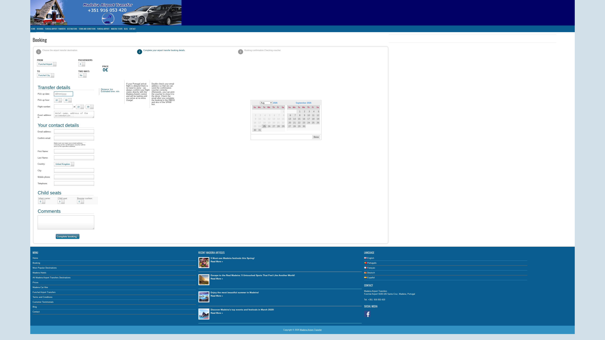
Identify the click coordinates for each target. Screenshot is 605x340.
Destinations (72, 29)
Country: (41, 164)
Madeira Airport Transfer (311, 330)
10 (308, 115)
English (370, 258)
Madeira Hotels (39, 273)
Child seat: (63, 198)
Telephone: (43, 183)
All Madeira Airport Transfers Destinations (52, 277)
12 (318, 115)
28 (278, 126)
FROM (40, 60)
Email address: (44, 132)
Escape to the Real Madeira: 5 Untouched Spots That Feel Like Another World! (253, 275)
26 (269, 126)
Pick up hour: (44, 100)
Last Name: (43, 158)
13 (289, 119)
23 (304, 122)
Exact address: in (45, 116)
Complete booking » (68, 236)
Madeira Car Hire (40, 287)
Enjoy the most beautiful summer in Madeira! (235, 292)
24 (308, 122)
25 (264, 126)
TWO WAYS (83, 71)
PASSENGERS (85, 60)
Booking (40, 29)
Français (371, 268)
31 (259, 130)
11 (313, 115)
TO (38, 71)
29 (283, 126)
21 (294, 122)
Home (33, 29)
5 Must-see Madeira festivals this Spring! (233, 258)
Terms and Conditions (87, 29)
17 (308, 119)
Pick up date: (44, 94)
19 (318, 119)
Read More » (217, 261)
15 (299, 119)
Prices (35, 282)
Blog (126, 29)
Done (316, 137)
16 (304, 119)
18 (313, 119)
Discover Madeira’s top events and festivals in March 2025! (242, 309)
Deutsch (371, 273)
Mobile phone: (44, 177)
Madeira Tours (116, 29)
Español (371, 277)
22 (299, 122)
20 (289, 122)
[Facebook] (367, 316)
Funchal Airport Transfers (55, 29)
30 (255, 130)
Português (372, 263)
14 (294, 119)
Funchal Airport (103, 29)
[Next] (318, 103)
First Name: (43, 151)
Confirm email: (44, 138)
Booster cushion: (85, 198)
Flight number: (44, 107)
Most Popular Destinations (45, 268)
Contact (132, 29)
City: (40, 171)
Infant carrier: (44, 198)
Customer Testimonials (43, 302)
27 (274, 126)
